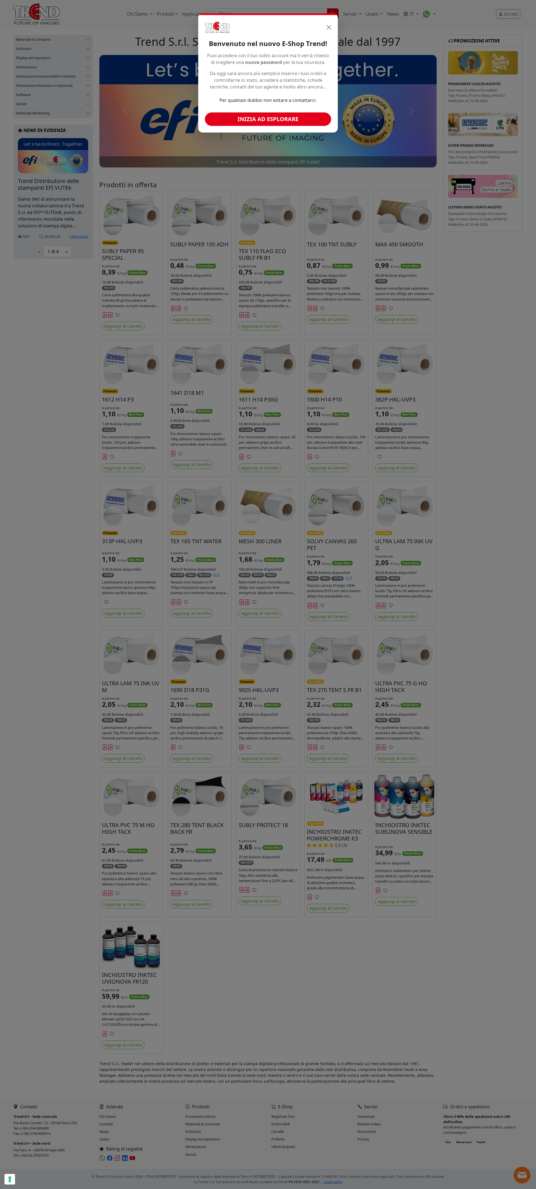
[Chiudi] (328, 27)
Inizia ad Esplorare (268, 119)
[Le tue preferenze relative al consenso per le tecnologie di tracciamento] (9, 1179)
